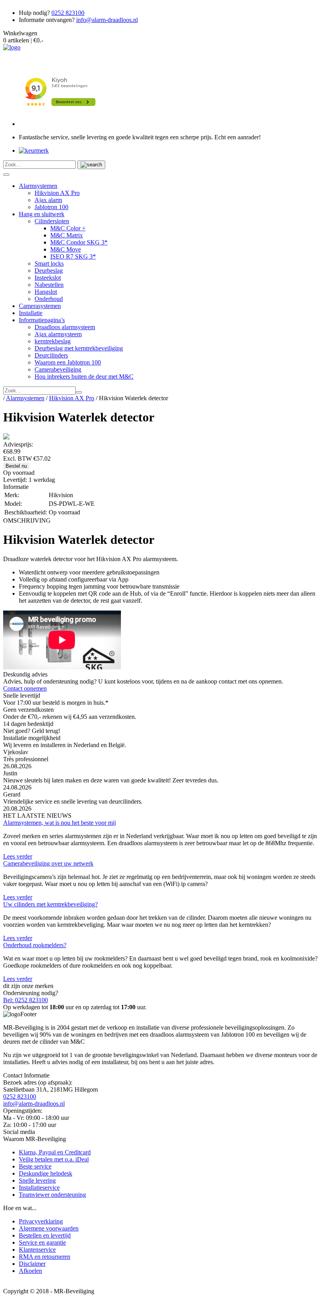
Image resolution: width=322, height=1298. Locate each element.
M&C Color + (68, 228)
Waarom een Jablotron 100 (68, 362)
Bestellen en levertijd (45, 1235)
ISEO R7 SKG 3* (73, 256)
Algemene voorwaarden (49, 1228)
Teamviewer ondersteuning (52, 1194)
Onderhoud (49, 298)
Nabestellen (49, 284)
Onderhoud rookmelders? (34, 945)
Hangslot (46, 291)
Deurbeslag (49, 270)
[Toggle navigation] (6, 174)
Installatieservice (39, 1187)
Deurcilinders (51, 355)
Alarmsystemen (38, 185)
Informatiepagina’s (42, 320)
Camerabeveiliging (58, 369)
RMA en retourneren (44, 1256)
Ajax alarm (48, 200)
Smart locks (49, 263)
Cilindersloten (52, 221)
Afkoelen (30, 1270)
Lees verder (17, 856)
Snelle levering (37, 1180)
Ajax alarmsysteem (58, 334)
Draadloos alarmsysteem (65, 327)
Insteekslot (48, 277)
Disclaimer (32, 1263)
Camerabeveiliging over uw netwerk (48, 863)
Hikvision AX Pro (57, 193)
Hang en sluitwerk (41, 214)
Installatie (30, 313)
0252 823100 (67, 12)
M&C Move (65, 249)
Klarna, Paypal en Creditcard (55, 1152)
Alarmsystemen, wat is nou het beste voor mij (59, 822)
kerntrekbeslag (53, 341)
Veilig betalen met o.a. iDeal (54, 1159)
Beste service (35, 1166)
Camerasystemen (40, 306)
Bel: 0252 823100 (25, 1000)
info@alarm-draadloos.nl (107, 19)
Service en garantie (42, 1242)
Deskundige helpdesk (45, 1173)
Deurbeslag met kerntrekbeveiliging (79, 348)
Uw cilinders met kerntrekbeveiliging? (50, 904)
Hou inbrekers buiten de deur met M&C (84, 376)
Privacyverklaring (41, 1221)
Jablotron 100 (51, 207)
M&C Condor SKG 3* (79, 242)
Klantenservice (37, 1249)
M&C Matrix (66, 235)
